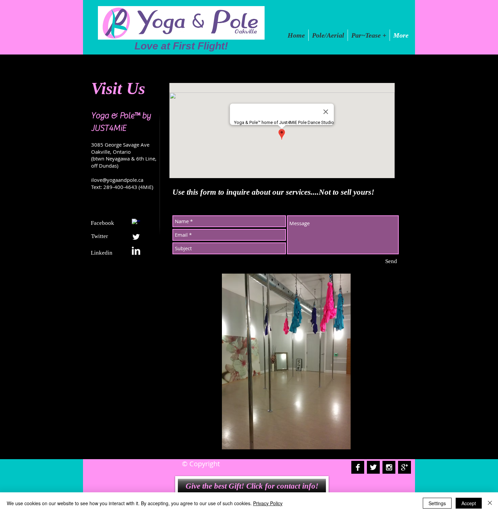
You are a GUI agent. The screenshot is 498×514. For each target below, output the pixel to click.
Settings (437, 503)
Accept (468, 503)
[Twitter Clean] (136, 237)
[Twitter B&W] (373, 467)
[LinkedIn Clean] (136, 251)
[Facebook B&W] (357, 467)
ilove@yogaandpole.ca (117, 179)
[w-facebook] (136, 223)
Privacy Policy (268, 503)
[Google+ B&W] (404, 467)
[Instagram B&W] (388, 467)
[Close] (490, 503)
